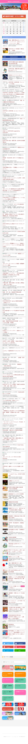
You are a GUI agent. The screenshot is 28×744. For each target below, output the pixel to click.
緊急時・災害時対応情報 (7, 686)
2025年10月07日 (14, 56)
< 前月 (4, 20)
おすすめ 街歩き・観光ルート (20, 680)
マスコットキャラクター (7, 698)
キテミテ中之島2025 (19, 204)
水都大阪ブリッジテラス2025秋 (16, 494)
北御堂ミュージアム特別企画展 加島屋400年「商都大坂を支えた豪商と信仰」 (16, 578)
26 (3, 33)
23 (17, 31)
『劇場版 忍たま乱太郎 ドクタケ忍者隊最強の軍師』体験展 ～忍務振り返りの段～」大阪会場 (14, 412)
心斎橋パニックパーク (13, 480)
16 (17, 29)
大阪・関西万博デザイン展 (14, 563)
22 (13, 31)
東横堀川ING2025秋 (13, 502)
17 (20, 29)
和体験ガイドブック (20, 692)
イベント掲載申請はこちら (7, 674)
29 (13, 33)
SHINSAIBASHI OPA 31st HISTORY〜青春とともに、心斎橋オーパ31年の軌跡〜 (16, 617)
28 (10, 33)
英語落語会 (11, 624)
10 (20, 26)
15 (13, 29)
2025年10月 (13, 20)
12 (3, 29)
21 (10, 31)
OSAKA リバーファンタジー (15, 75)
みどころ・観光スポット (7, 692)
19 (3, 31)
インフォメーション (7, 680)
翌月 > (23, 20)
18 (23, 29)
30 (17, 33)
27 (7, 33)
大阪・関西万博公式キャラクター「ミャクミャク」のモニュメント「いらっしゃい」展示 (17, 42)
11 (23, 26)
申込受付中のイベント (20, 674)
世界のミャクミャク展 (13, 556)
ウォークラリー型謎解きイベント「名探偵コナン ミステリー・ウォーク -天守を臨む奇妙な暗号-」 (13, 245)
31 (20, 33)
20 (7, 31)
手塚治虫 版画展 (12, 537)
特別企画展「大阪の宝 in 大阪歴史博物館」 (13, 430)
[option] (14, 6)
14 (10, 29)
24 (20, 31)
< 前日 (4, 56)
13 (7, 29)
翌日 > (23, 56)
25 (23, 31)
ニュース (18, 685)
